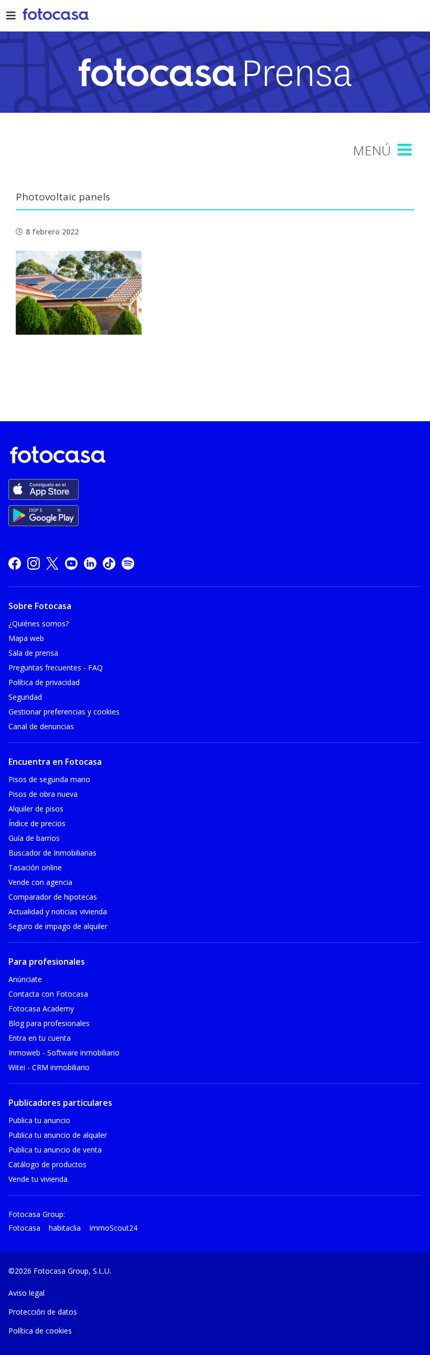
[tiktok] (109, 563)
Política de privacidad (44, 682)
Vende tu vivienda (38, 1179)
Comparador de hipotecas (52, 897)
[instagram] (33, 563)
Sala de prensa (33, 653)
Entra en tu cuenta (39, 1038)
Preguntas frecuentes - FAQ (55, 668)
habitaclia (65, 1228)
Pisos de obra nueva (43, 794)
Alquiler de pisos (35, 809)
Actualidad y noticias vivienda (57, 911)
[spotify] (128, 563)
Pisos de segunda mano (49, 779)
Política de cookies (40, 1331)
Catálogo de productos (47, 1164)
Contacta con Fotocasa (48, 994)
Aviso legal (26, 1293)
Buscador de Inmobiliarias (52, 853)
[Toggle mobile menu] (405, 150)
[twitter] (52, 563)
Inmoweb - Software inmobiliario (64, 1053)
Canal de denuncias (41, 726)
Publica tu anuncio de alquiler (57, 1135)
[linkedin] (90, 563)
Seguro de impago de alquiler (58, 926)
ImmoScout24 (113, 1228)
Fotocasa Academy (41, 1008)
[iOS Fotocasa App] (43, 489)
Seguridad (25, 697)
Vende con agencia (40, 882)
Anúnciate (25, 979)
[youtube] (71, 563)
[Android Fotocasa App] (43, 515)
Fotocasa (24, 1228)
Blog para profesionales (49, 1023)
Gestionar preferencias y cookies (64, 712)
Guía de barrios (34, 838)
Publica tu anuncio (39, 1120)
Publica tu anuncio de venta (55, 1150)
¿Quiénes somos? (38, 623)
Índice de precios (37, 823)
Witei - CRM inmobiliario (49, 1067)
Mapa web (26, 638)
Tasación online (35, 867)
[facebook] (14, 563)
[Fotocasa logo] (212, 456)
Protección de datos (42, 1312)
